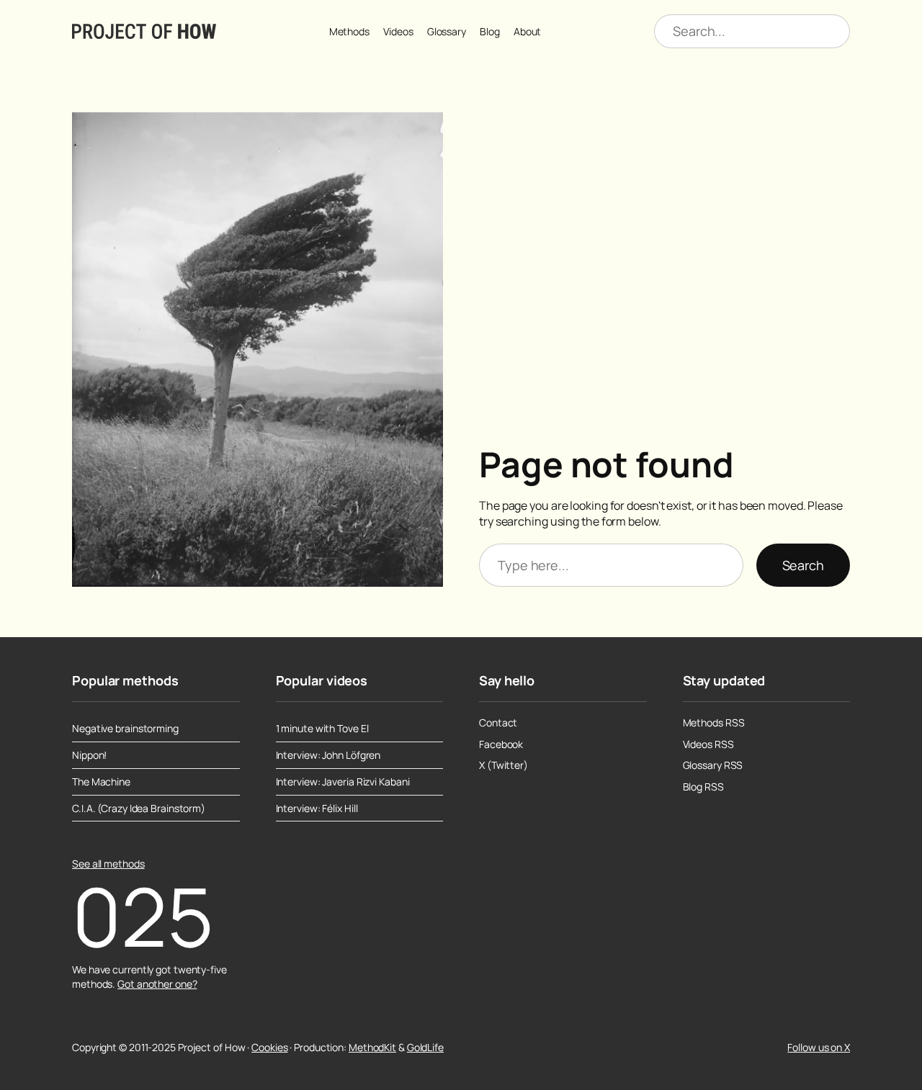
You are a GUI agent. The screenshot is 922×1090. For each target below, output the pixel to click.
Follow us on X (818, 1047)
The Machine (101, 782)
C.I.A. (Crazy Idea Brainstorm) (138, 808)
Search (803, 565)
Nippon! (89, 755)
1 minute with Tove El (322, 728)
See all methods (108, 863)
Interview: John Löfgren (328, 755)
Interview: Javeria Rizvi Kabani (343, 782)
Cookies (269, 1047)
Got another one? (157, 984)
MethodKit (372, 1047)
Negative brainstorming (125, 728)
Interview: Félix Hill (317, 808)
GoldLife (425, 1047)
